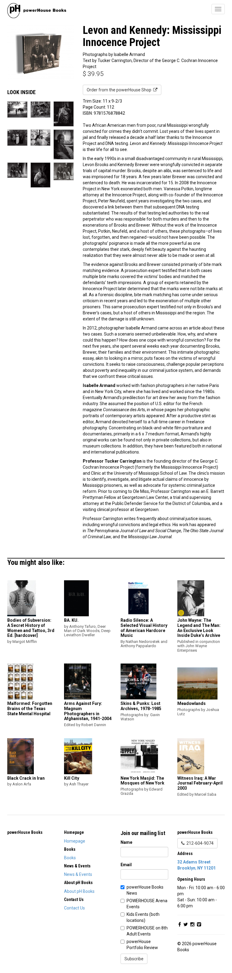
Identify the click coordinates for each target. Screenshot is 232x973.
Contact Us (74, 908)
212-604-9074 (199, 843)
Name (126, 842)
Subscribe (133, 958)
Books (70, 857)
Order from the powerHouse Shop (120, 89)
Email (126, 864)
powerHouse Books (25, 832)
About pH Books (79, 891)
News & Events (78, 874)
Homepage (74, 841)
